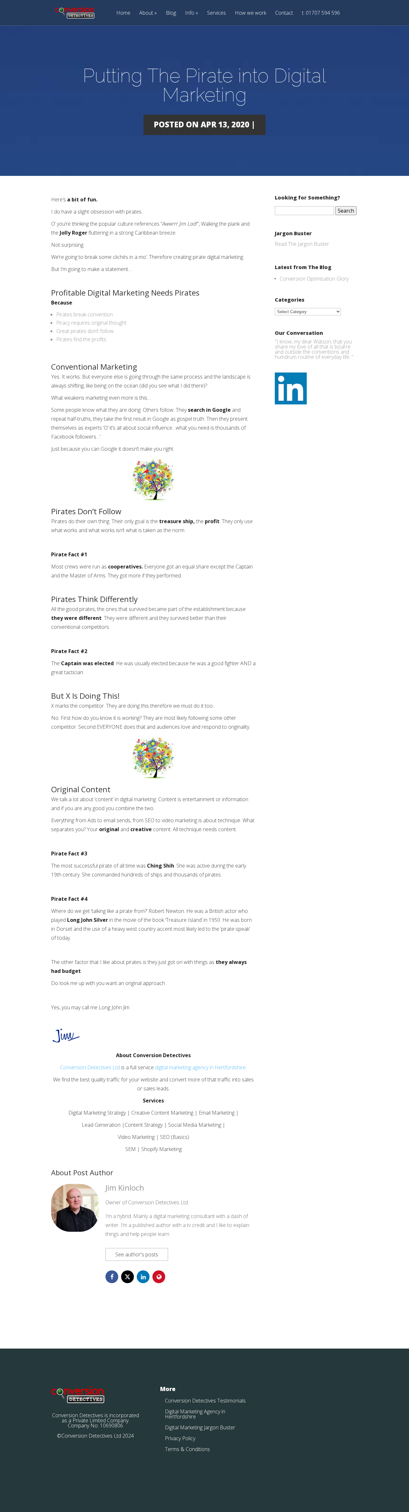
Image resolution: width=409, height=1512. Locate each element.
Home (123, 13)
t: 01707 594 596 (321, 13)
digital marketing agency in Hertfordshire (200, 1067)
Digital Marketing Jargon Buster (200, 1427)
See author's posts (136, 1254)
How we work (250, 13)
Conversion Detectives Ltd (90, 1067)
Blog (171, 13)
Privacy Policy (180, 1438)
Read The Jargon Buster (302, 243)
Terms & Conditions (187, 1449)
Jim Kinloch (124, 1187)
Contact (284, 13)
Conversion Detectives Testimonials (205, 1400)
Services (216, 13)
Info (189, 13)
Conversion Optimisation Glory (314, 278)
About (146, 13)
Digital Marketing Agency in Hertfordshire (195, 1414)
